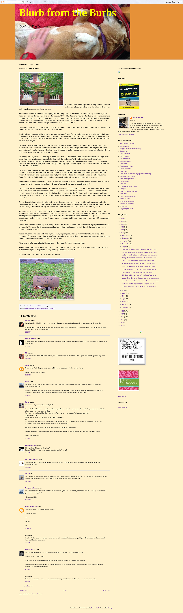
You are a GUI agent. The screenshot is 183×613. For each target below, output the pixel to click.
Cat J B (27, 320)
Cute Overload (125, 153)
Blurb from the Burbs (68, 13)
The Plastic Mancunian (127, 201)
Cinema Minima (30, 445)
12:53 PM (28, 346)
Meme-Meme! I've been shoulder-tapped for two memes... (140, 278)
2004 (122, 322)
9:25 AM (27, 569)
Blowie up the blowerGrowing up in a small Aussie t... (139, 263)
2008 (122, 311)
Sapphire (52, 308)
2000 (122, 325)
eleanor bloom (30, 549)
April (124, 299)
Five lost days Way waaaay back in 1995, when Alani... (139, 286)
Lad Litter (123, 183)
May (124, 296)
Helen (27, 365)
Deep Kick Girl (125, 158)
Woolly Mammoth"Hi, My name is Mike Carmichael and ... (140, 258)
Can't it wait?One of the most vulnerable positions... (138, 261)
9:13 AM (27, 543)
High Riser (123, 171)
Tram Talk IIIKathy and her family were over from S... (139, 266)
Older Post (106, 590)
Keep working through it (127, 178)
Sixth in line (123, 194)
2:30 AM (27, 438)
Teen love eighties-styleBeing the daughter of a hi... (138, 283)
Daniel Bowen (124, 156)
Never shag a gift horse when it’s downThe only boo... (139, 252)
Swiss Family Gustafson (128, 196)
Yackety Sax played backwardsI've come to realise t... (139, 255)
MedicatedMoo (138, 117)
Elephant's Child (125, 161)
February (125, 304)
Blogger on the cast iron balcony (130, 148)
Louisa (27, 474)
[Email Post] (46, 306)
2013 (122, 221)
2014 (122, 218)
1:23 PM (28, 467)
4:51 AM (27, 581)
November (126, 238)
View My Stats (123, 407)
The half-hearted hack (127, 204)
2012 (122, 224)
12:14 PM (28, 332)
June (124, 293)
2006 (122, 317)
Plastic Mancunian (31, 506)
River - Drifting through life (128, 191)
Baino (27, 381)
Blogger (110, 608)
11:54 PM (28, 528)
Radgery (123, 189)
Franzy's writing (125, 168)
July (123, 290)
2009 (122, 233)
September (126, 244)
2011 (122, 227)
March (124, 302)
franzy (27, 402)
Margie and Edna (31, 488)
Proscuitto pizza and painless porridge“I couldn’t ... (138, 272)
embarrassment (44, 308)
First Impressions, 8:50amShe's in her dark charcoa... (139, 269)
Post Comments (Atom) (35, 594)
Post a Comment (28, 586)
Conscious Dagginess (32, 308)
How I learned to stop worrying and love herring (135, 174)
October (125, 241)
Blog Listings (122, 396)
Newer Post (23, 590)
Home (65, 590)
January (125, 307)
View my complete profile (126, 134)
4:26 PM (28, 500)
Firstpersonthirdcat (126, 166)
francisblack (95, 608)
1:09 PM (28, 358)
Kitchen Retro (124, 181)
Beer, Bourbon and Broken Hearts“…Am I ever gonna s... (140, 281)
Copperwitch (124, 151)
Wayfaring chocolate (126, 209)
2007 (122, 314)
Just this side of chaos (127, 176)
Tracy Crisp (124, 206)
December (126, 235)
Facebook (123, 163)
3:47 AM (27, 453)
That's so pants (125, 198)
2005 (122, 320)
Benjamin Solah (30, 338)
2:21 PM (28, 375)
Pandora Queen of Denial (128, 186)
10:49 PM (28, 395)
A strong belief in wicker (127, 143)
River (27, 353)
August (124, 246)
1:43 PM (28, 481)
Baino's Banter (125, 146)
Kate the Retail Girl (31, 459)
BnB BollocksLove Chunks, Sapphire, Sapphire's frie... (139, 249)
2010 (122, 230)
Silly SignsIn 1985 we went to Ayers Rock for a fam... (139, 275)
